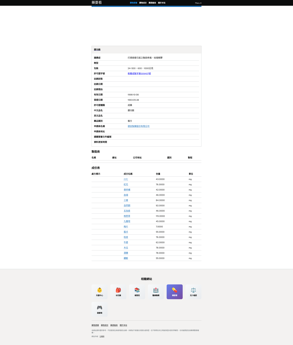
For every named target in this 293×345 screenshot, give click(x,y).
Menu (197, 3)
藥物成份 (143, 3)
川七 (126, 179)
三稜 (126, 200)
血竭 (126, 195)
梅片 (126, 226)
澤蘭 (126, 253)
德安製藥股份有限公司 (138, 126)
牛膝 (126, 242)
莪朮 (126, 232)
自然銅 (127, 205)
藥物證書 (133, 3)
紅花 (126, 184)
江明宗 (102, 336)
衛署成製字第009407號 (139, 73)
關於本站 (161, 3)
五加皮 (127, 210)
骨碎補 (127, 189)
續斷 (126, 258)
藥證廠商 (152, 3)
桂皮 (126, 237)
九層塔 (127, 221)
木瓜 (126, 247)
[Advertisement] (146, 24)
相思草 (127, 216)
